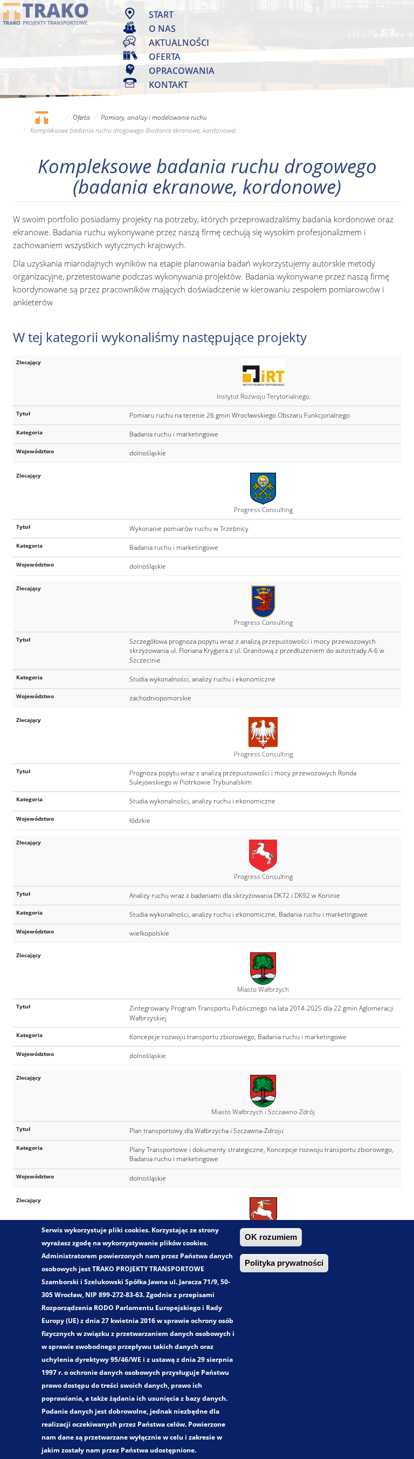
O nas (162, 29)
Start (161, 15)
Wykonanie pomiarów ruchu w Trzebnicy (189, 528)
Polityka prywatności (284, 1263)
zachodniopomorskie (160, 698)
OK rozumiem (271, 1237)
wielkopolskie (149, 933)
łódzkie (139, 820)
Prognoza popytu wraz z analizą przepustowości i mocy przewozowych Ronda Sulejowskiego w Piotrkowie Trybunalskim (242, 777)
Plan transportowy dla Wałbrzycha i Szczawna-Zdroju (206, 1130)
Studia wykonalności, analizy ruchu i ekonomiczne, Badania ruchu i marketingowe (248, 914)
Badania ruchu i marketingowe (173, 434)
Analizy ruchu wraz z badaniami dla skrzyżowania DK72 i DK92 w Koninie (234, 895)
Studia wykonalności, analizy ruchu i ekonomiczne (202, 679)
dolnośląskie (147, 453)
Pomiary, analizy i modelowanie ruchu (154, 117)
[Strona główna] (46, 14)
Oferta (165, 57)
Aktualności (179, 43)
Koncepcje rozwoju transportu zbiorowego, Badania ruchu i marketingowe (238, 1036)
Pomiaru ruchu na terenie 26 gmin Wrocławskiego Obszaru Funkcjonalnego (239, 415)
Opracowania (182, 71)
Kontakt (168, 85)
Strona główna (41, 117)
